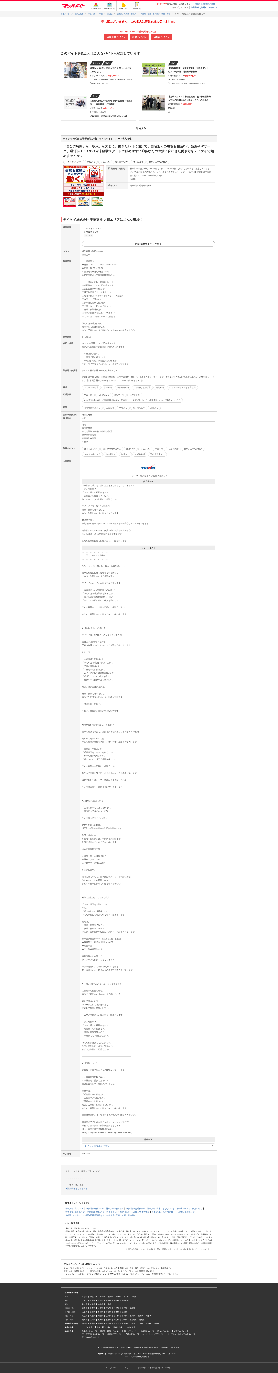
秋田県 (116, 1308)
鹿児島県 (133, 1320)
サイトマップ (175, 1347)
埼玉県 (102, 1297)
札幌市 (156, 1323)
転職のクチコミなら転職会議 (119, 1354)
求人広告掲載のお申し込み (107, 1347)
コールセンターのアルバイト (153, 1334)
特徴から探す (132, 1327)
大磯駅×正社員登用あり (93, 1215)
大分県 (116, 1320)
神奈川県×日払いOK (95, 1208)
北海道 (84, 1308)
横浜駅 (108, 1323)
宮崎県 (124, 1320)
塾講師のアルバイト (90, 1331)
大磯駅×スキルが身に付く (163, 1212)
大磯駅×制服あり (73, 1215)
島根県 (92, 1316)
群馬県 (134, 1297)
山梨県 (84, 1312)
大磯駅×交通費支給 (140, 1212)
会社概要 (164, 1347)
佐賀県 (92, 1320)
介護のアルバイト (133, 1334)
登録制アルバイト (147, 1331)
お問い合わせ (126, 1347)
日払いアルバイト (164, 1331)
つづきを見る (139, 128)
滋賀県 (108, 1301)
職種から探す (119, 1327)
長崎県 (100, 1320)
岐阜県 (92, 1304)
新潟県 (92, 1312)
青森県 (92, 1308)
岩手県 (100, 1308)
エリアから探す (88, 1327)
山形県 (124, 1308)
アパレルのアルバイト (90, 1337)
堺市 (141, 1323)
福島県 (132, 1308)
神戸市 (134, 1323)
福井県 (124, 1312)
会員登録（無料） (199, 7)
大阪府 (84, 1301)
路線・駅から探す (104, 1327)
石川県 (116, 1312)
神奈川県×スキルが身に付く (189, 1208)
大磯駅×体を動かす (186, 1212)
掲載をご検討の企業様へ (206, 4)
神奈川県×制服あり (95, 1212)
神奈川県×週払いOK (74, 1208)
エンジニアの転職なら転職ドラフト (139, 1357)
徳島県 (124, 1316)
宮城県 (108, 1308)
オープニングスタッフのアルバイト (181, 1334)
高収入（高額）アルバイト (110, 1331)
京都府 (100, 1301)
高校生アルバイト (131, 1331)
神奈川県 (93, 1297)
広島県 (108, 1316)
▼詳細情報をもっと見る (76, 1188)
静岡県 (100, 1304)
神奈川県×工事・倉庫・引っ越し (121, 1215)
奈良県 (116, 1301)
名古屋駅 (125, 1323)
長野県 (100, 1312)
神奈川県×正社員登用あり (118, 1212)
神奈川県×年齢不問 (115, 1208)
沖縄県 (142, 1320)
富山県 (108, 1312)
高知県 (148, 1316)
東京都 (84, 1297)
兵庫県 (92, 1301)
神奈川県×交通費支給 (135, 1208)
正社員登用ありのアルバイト (93, 1334)
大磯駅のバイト (161, 37)
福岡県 (84, 1320)
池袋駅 (100, 1323)
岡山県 (100, 1316)
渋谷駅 (84, 1323)
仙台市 (148, 1323)
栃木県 (126, 1297)
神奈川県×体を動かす (75, 1212)
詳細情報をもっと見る (150, 244)
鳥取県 (84, 1316)
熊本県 (108, 1320)
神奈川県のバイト (116, 37)
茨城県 (118, 1297)
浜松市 (116, 1323)
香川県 (132, 1316)
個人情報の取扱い (151, 1347)
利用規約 (137, 1347)
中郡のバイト (139, 37)
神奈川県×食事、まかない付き (161, 1208)
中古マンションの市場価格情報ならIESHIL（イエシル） (155, 1354)
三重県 (108, 1304)
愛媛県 (140, 1316)
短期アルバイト (180, 1331)
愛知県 (84, 1304)
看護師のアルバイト (115, 1334)
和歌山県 (125, 1301)
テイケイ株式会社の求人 (97, 1146)
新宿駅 (92, 1323)
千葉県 (110, 1297)
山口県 (116, 1316)
